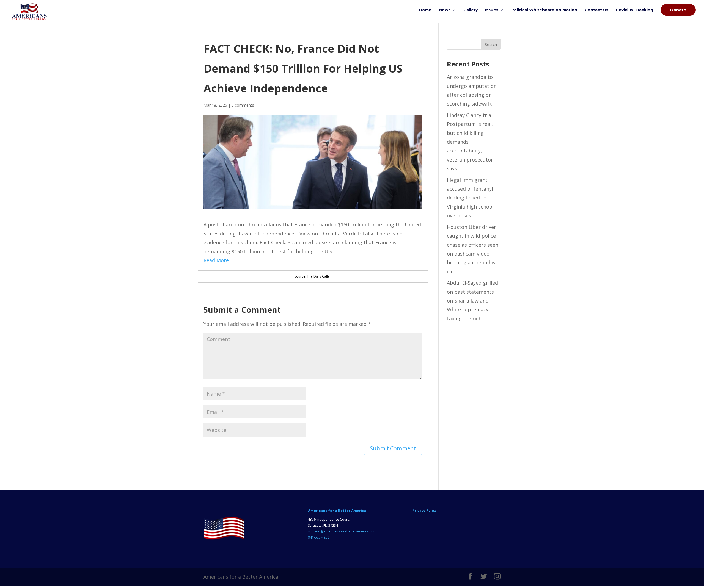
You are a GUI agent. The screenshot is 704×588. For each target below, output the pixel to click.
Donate (678, 9)
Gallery (470, 10)
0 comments (243, 105)
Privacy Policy (425, 510)
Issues (491, 10)
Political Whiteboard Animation (544, 10)
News (444, 10)
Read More (216, 260)
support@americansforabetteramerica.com (342, 531)
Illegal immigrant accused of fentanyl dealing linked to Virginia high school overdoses (470, 198)
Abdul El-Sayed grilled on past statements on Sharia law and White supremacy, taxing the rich (472, 300)
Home (425, 10)
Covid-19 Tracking (634, 10)
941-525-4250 (318, 537)
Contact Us (596, 10)
